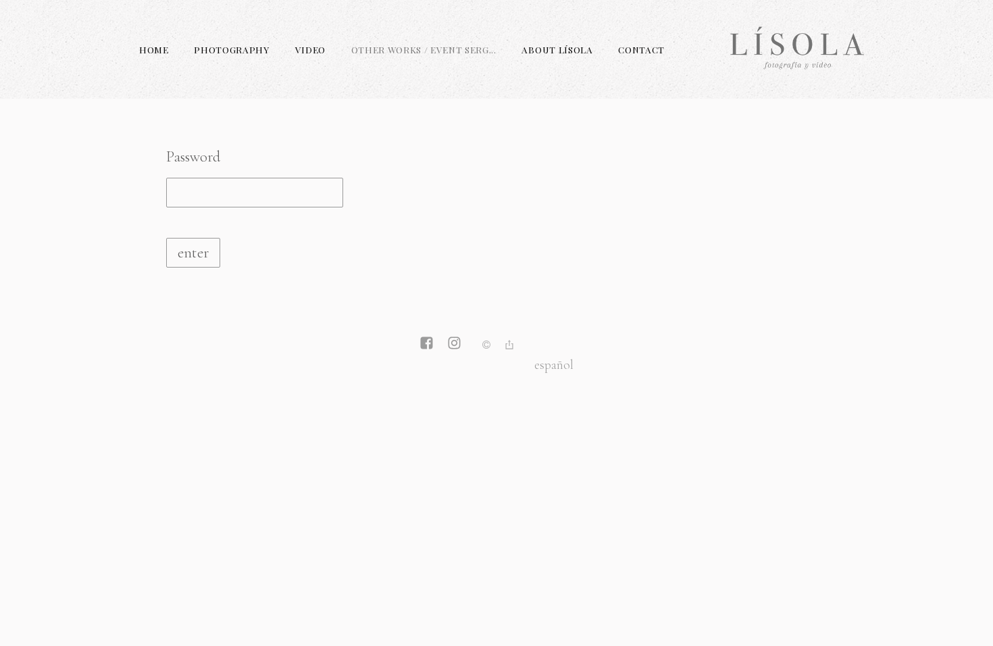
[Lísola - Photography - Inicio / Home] (797, 77)
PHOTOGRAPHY (231, 49)
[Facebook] (426, 344)
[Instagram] (454, 344)
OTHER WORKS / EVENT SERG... (423, 49)
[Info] (486, 346)
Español (554, 364)
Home (154, 49)
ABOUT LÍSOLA (556, 49)
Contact (641, 49)
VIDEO (310, 49)
